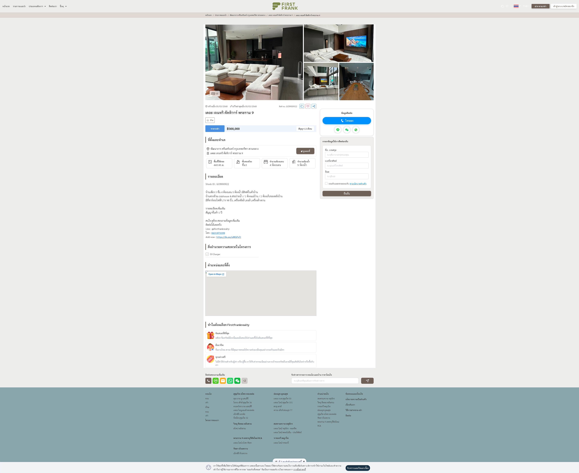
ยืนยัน (347, 193)
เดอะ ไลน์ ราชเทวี (281, 442)
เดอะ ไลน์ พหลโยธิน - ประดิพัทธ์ (288, 432)
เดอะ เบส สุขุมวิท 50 (282, 398)
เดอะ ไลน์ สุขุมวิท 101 (283, 402)
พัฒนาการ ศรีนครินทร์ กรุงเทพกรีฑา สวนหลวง (247, 15)
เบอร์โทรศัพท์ (331, 160)
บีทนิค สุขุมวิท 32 (240, 417)
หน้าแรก (6, 6)
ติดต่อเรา (53, 6)
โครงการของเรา (212, 420)
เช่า (206, 402)
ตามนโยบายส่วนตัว (358, 183)
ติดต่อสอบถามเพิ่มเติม (215, 374)
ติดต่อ (348, 415)
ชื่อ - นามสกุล (330, 150)
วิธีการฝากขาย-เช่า (354, 410)
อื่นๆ (62, 6)
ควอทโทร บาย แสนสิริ (242, 406)
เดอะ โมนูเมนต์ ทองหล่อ (243, 410)
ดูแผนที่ (306, 151)
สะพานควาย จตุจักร (283, 423)
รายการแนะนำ (19, 6)
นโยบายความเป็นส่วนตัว (356, 399)
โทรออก (349, 120)
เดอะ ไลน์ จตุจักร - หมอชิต (285, 428)
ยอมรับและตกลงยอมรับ (339, 183)
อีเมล (327, 171)
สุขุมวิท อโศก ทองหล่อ (243, 393)
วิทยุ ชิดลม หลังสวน (242, 423)
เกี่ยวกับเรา (350, 404)
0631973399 (218, 232)
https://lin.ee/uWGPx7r (229, 237)
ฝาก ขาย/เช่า (540, 6)
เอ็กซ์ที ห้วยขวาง (240, 453)
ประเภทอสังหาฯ (36, 6)
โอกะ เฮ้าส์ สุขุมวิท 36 (242, 402)
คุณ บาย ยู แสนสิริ (240, 398)
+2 (244, 381)
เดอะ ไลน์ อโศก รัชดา (242, 442)
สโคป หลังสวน (239, 428)
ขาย (207, 398)
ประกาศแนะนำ (221, 15)
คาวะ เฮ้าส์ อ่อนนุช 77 (283, 410)
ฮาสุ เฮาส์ (278, 406)
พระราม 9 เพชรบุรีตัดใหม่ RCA (247, 438)
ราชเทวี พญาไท (281, 438)
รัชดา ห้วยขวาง (240, 448)
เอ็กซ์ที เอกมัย (239, 414)
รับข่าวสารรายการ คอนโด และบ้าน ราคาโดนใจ (311, 374)
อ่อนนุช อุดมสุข (281, 393)
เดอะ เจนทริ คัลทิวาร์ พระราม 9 (281, 15)
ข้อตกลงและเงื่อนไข (354, 393)
